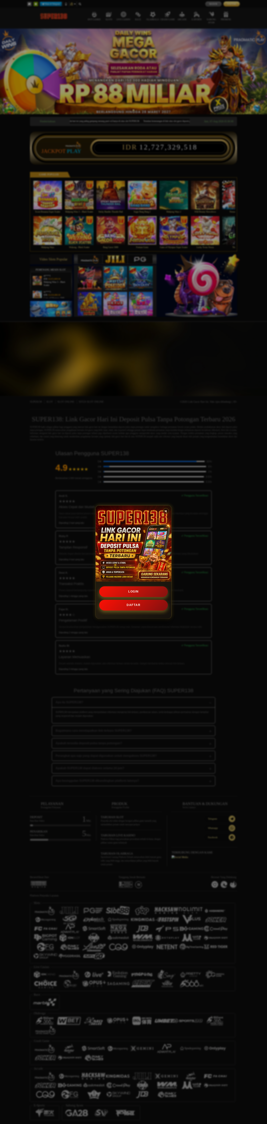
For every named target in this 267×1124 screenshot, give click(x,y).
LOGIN (133, 591)
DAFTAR (133, 605)
